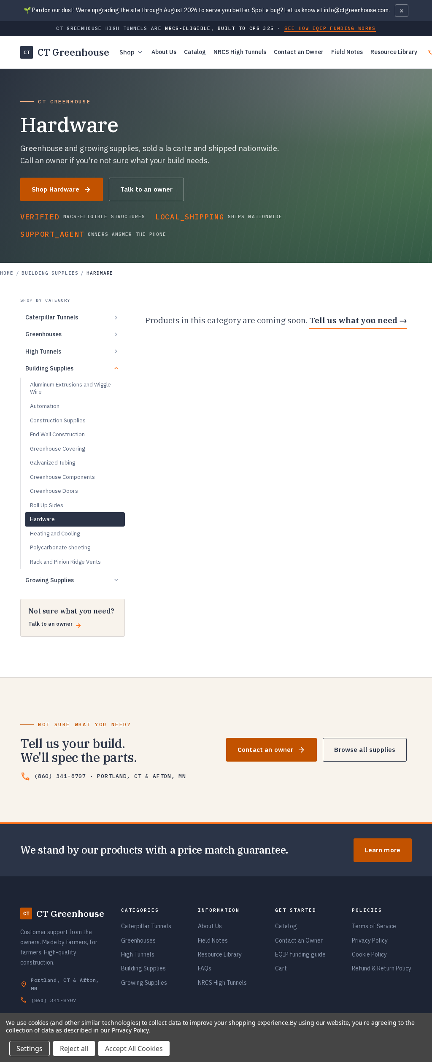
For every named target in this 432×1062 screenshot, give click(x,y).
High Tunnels (137, 954)
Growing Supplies (144, 982)
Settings (29, 1048)
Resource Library (393, 52)
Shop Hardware (62, 190)
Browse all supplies (364, 750)
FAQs (204, 968)
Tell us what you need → (358, 320)
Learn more (383, 850)
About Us (163, 52)
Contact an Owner (299, 52)
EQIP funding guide (300, 954)
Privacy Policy (370, 940)
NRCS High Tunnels (239, 52)
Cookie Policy (369, 954)
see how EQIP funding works (329, 28)
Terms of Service (374, 926)
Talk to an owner (146, 189)
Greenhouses (138, 940)
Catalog (195, 52)
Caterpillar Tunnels (146, 926)
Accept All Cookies (134, 1048)
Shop (131, 52)
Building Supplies (50, 273)
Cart (281, 968)
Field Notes (347, 52)
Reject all (74, 1048)
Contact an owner (271, 750)
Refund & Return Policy (381, 968)
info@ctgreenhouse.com (356, 10)
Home (7, 273)
